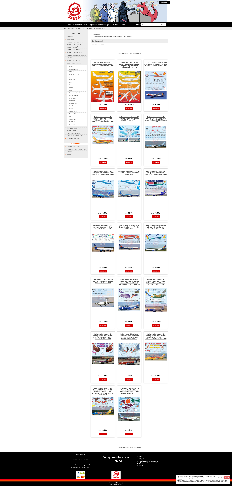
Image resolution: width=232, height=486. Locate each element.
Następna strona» (135, 53)
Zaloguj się (112, 483)
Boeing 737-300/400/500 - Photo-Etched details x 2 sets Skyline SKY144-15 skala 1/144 (102, 64)
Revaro (71, 108)
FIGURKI (69, 58)
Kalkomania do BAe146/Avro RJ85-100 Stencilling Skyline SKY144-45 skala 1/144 (103, 281)
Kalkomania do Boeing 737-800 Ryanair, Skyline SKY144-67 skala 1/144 (129, 172)
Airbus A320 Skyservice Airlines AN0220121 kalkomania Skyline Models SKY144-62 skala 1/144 (155, 64)
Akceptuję (220, 477)
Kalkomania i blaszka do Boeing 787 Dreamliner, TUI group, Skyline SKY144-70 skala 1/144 (156, 119)
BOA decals (72, 72)
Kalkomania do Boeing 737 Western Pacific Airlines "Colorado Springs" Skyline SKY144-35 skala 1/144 (129, 390)
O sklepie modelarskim (80, 25)
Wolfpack (72, 122)
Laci (70, 90)
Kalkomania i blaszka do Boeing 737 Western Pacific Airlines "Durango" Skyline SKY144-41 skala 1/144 (155, 282)
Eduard (71, 82)
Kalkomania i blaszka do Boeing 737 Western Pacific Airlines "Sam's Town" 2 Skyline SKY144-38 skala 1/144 (102, 119)
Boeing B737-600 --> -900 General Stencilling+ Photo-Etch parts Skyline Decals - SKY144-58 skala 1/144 (129, 64)
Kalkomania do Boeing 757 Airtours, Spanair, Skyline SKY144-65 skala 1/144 (102, 227)
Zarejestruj (120, 483)
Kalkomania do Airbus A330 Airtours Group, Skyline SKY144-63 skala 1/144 (156, 227)
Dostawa (115, 25)
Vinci (70, 116)
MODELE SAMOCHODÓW (74, 52)
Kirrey (71, 87)
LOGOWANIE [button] (164, 2)
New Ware (72, 101)
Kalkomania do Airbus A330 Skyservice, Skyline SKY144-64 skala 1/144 (129, 227)
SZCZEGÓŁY (103, 108)
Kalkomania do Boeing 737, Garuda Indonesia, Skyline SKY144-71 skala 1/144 (129, 118)
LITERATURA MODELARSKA (75, 136)
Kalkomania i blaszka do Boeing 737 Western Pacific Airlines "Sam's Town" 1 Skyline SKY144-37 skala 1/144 (155, 336)
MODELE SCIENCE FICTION (75, 42)
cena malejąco (128, 36)
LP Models (72, 98)
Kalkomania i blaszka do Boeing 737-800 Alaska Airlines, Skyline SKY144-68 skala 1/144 (103, 172)
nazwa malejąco (108, 36)
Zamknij (227, 477)
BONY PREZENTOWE (73, 138)
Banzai (71, 66)
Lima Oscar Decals (74, 93)
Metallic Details (73, 95)
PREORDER (70, 39)
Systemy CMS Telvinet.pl (116, 484)
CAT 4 (71, 77)
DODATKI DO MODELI (89, 28)
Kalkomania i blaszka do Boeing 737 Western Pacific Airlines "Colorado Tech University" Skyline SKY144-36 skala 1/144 (102, 391)
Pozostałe (72, 124)
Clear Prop (72, 80)
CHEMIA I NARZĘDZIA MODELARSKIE (73, 129)
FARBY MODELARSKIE (73, 133)
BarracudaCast (73, 69)
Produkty (78, 28)
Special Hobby (73, 114)
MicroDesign (73, 103)
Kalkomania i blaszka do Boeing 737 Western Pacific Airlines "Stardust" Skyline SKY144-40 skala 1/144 (102, 336)
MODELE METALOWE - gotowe (76, 55)
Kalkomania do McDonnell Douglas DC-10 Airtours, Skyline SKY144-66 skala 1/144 (155, 172)
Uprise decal (72, 119)
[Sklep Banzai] (116, 11)
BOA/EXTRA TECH (74, 74)
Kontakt (123, 25)
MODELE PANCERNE (73, 50)
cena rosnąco (118, 36)
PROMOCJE (70, 37)
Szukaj (138, 24)
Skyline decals (101, 28)
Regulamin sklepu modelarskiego (99, 25)
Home (69, 25)
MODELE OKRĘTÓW (73, 47)
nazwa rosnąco (97, 36)
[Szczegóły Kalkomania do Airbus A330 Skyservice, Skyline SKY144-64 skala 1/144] (129, 242)
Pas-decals (72, 106)
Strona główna (70, 28)
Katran (71, 85)
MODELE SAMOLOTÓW (74, 44)
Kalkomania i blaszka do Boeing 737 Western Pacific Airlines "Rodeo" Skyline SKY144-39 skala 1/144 (129, 336)
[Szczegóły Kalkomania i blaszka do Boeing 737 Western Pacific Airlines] (102, 134)
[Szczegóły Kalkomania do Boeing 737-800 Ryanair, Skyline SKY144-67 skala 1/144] (129, 188)
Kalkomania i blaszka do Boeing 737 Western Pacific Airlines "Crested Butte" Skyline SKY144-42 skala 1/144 (129, 282)
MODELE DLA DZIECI (73, 60)
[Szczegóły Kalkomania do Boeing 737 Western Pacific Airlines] (129, 409)
